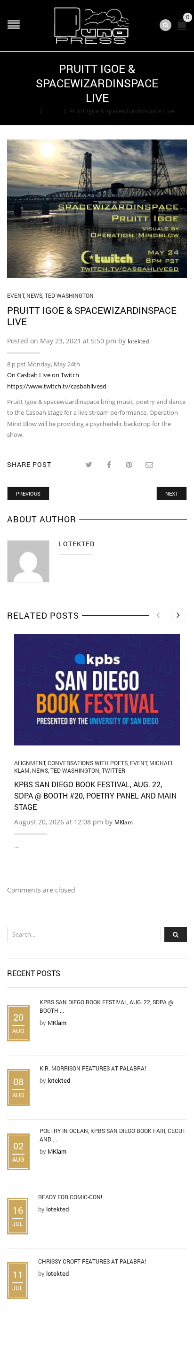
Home (28, 111)
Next (171, 493)
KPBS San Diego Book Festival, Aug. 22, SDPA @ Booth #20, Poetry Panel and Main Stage (95, 795)
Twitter (113, 770)
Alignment (29, 763)
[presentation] (158, 615)
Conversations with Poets (88, 763)
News (34, 295)
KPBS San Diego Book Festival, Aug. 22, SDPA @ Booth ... (106, 1006)
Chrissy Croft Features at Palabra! (92, 1261)
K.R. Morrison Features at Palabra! (93, 1068)
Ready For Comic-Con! (70, 1197)
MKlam (123, 822)
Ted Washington (69, 295)
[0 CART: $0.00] (183, 28)
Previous (28, 493)
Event (53, 111)
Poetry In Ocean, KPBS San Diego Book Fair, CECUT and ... (113, 1135)
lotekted (138, 341)
